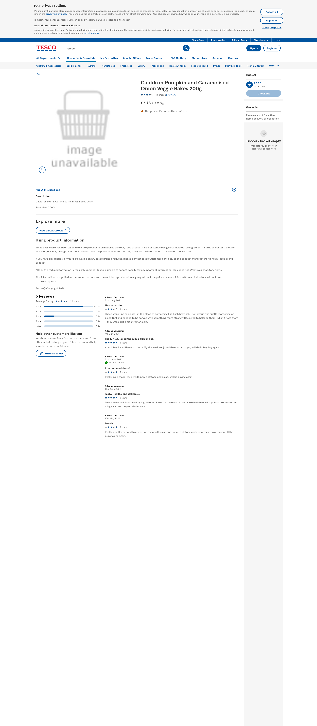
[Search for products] (186, 48)
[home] (38, 74)
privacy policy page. (56, 13)
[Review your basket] (249, 84)
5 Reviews (171, 94)
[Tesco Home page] (46, 48)
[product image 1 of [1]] (84, 127)
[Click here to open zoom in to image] (42, 169)
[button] (198, 40)
